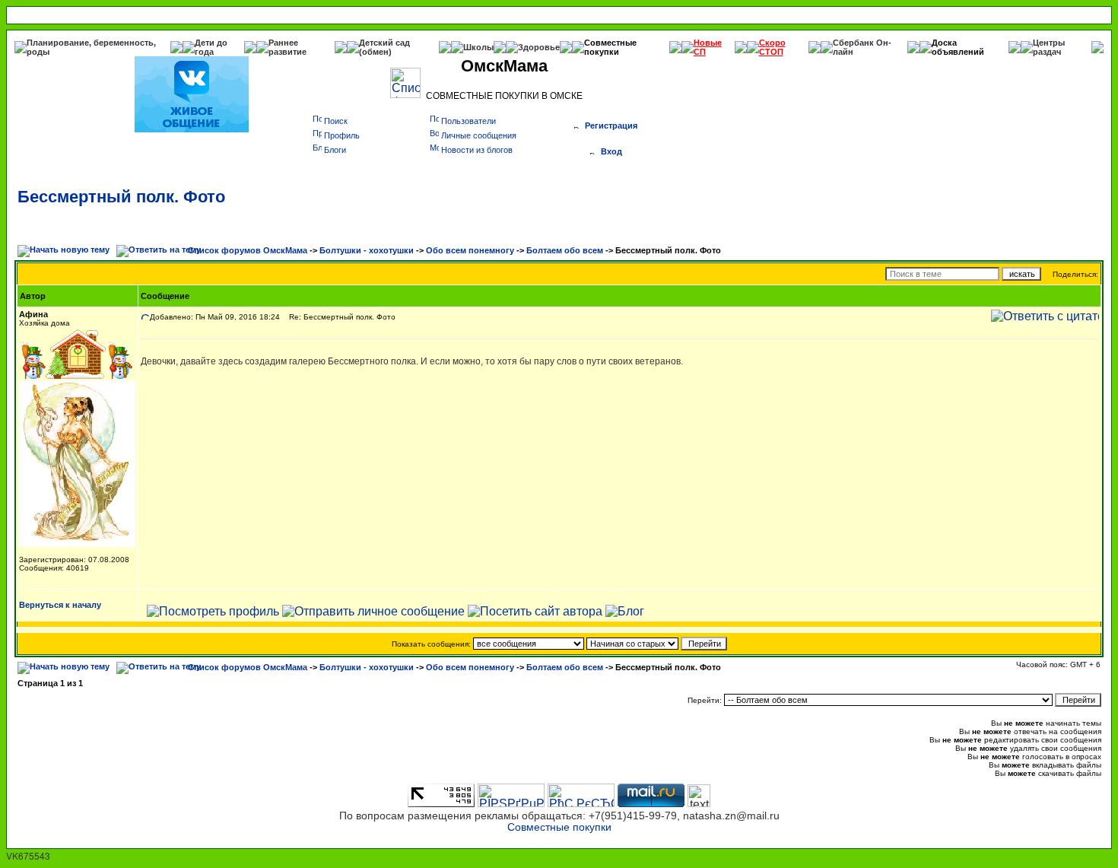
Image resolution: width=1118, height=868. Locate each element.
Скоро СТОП (772, 47)
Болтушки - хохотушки (366, 250)
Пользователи (468, 121)
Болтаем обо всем (564, 250)
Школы (478, 47)
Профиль (342, 135)
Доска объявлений (958, 47)
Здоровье (539, 47)
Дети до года (211, 47)
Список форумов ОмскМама (247, 250)
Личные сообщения (478, 135)
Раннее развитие (287, 47)
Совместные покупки (610, 47)
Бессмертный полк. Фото (121, 196)
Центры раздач (1049, 47)
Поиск (336, 121)
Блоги (335, 149)
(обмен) (375, 51)
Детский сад (384, 42)
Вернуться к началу (60, 604)
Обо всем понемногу (470, 250)
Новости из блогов (477, 149)
